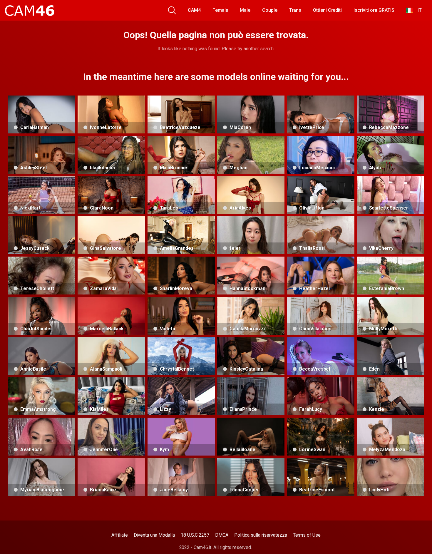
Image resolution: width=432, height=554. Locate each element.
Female (220, 10)
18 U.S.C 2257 (195, 535)
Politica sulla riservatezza (260, 535)
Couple (269, 10)
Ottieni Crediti (327, 10)
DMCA (221, 535)
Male (245, 10)
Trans (295, 10)
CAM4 (194, 10)
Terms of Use (307, 535)
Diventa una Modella (154, 535)
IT (417, 10)
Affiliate (119, 535)
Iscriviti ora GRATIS (374, 10)
